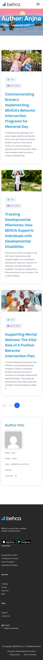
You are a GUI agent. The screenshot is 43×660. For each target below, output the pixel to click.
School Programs (7, 562)
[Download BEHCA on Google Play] (24, 541)
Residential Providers (9, 555)
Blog (3, 594)
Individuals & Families (9, 565)
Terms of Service (29, 655)
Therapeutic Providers (9, 558)
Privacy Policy (15, 655)
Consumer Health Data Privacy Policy (21, 651)
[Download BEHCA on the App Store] (8, 541)
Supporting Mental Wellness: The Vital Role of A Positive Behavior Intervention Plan (21, 345)
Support (4, 613)
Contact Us (5, 616)
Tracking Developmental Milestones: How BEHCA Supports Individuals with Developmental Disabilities (19, 230)
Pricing (3, 587)
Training (4, 584)
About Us (5, 590)
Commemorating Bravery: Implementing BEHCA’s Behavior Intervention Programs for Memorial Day (20, 110)
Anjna (12, 79)
